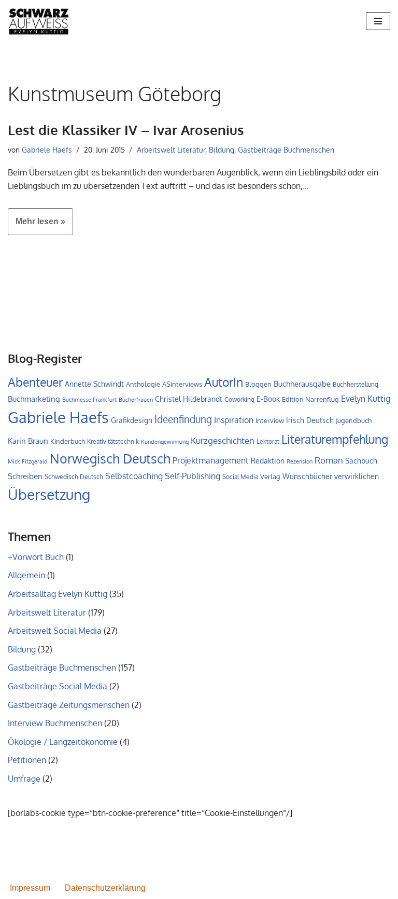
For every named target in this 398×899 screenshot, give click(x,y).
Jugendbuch (354, 420)
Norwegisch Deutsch (110, 459)
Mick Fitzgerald (28, 461)
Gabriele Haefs (47, 149)
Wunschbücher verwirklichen (330, 476)
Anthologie (143, 384)
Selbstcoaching (134, 476)
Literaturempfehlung (334, 439)
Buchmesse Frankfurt (89, 399)
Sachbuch (361, 460)
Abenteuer (35, 382)
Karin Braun (28, 441)
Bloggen (258, 384)
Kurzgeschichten (222, 440)
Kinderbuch (67, 441)
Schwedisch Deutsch (74, 477)
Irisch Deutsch (310, 420)
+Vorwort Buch (36, 557)
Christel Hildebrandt (188, 398)
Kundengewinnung (165, 441)
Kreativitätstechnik (113, 441)
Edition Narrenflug (310, 399)
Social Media (240, 477)
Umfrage (24, 778)
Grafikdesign (131, 420)
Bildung (221, 149)
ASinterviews (182, 384)
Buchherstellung (355, 384)
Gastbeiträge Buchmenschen (286, 149)
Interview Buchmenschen (55, 723)
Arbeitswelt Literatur (171, 149)
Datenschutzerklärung (105, 887)
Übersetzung (49, 494)
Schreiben (25, 476)
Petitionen (27, 760)
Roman (329, 460)
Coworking (239, 399)
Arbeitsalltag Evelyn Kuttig (57, 594)
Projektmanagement (211, 460)
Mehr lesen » (36, 225)
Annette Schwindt (94, 383)
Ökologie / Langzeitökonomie (63, 742)
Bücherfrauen (136, 399)
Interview (269, 420)
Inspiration (233, 420)
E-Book (268, 398)
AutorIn (223, 382)
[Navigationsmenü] (378, 21)
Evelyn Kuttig (365, 398)
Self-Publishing (192, 475)
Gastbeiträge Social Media (57, 686)
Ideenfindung (183, 419)
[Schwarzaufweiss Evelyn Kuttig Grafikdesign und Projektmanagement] (39, 21)
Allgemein (26, 575)
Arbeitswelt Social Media (55, 630)
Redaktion (268, 460)
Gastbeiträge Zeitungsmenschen (69, 705)
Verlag (270, 476)
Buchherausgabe (302, 383)
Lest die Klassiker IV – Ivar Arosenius (126, 129)
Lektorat (268, 441)
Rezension (299, 461)
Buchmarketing (34, 398)
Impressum (30, 887)
